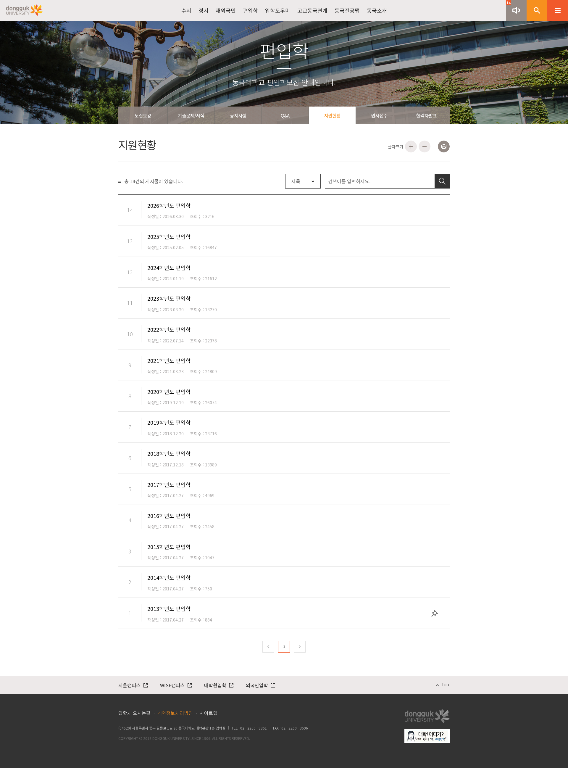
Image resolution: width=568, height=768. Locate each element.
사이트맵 (208, 713)
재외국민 (226, 10)
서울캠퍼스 (129, 685)
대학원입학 (215, 685)
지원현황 (332, 115)
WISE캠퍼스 (172, 685)
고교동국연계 (312, 10)
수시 (186, 10)
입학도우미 (277, 10)
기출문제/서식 (191, 115)
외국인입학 (257, 685)
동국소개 (377, 10)
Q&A (285, 115)
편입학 (250, 10)
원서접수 (379, 115)
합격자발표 (426, 115)
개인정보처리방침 (175, 713)
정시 (204, 10)
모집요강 (143, 115)
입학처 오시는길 (134, 713)
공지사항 (238, 115)
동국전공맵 (347, 10)
